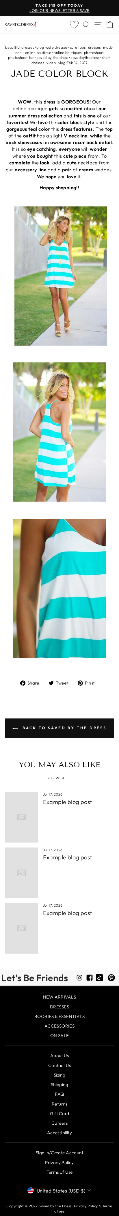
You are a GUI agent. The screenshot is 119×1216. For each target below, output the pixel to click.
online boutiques (68, 52)
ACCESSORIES (59, 1026)
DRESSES (59, 1007)
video (51, 62)
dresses (94, 47)
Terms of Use (60, 1172)
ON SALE (59, 1035)
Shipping (59, 1084)
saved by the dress (52, 57)
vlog (62, 62)
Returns (59, 1104)
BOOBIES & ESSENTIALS (59, 1016)
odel (19, 52)
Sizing (59, 1075)
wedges (102, 169)
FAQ (59, 1094)
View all (59, 778)
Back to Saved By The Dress (64, 727)
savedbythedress (85, 57)
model (108, 47)
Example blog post (67, 801)
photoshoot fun (21, 57)
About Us (59, 1055)
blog (40, 47)
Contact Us (59, 1065)
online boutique (38, 52)
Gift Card (59, 1113)
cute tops (78, 47)
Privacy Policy (59, 1162)
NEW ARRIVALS (59, 997)
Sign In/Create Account (59, 1152)
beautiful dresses (19, 47)
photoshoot (94, 52)
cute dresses (56, 47)
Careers (59, 1123)
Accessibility (59, 1132)
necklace (88, 162)
